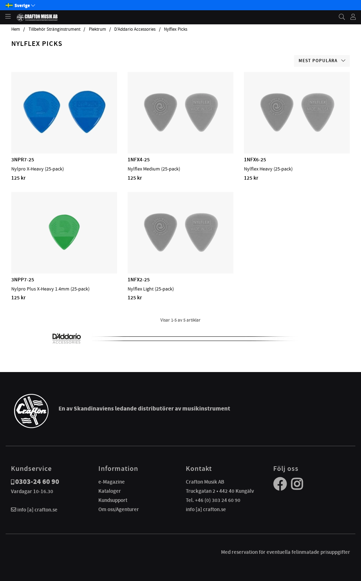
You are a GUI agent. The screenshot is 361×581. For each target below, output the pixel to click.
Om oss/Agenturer (118, 509)
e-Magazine (111, 481)
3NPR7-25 (22, 159)
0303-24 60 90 (37, 481)
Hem (15, 29)
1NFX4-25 (139, 159)
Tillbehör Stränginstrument (54, 29)
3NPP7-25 (22, 279)
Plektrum (97, 29)
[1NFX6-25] (296, 133)
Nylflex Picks (175, 29)
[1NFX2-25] (180, 253)
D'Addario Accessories (134, 29)
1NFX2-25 (139, 279)
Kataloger (109, 491)
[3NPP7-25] (64, 253)
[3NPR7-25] (64, 133)
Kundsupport (112, 500)
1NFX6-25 (255, 159)
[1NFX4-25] (180, 133)
